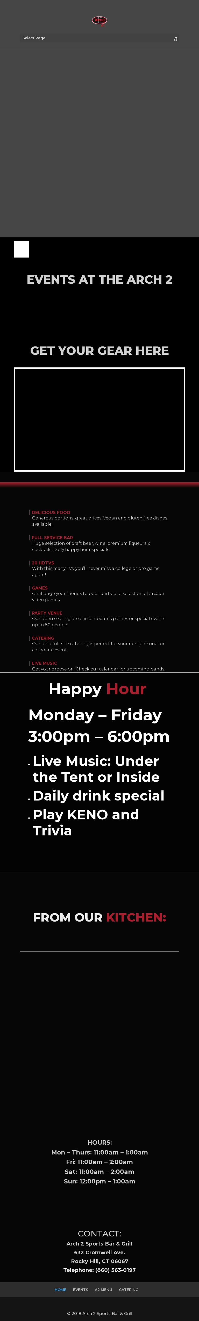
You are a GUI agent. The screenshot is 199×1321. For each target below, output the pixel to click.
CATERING (128, 1289)
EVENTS (80, 1289)
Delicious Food (51, 512)
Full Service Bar (52, 537)
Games (40, 588)
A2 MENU (103, 1289)
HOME (60, 1289)
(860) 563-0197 (115, 1270)
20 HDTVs (43, 563)
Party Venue (47, 613)
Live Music (44, 663)
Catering (43, 638)
